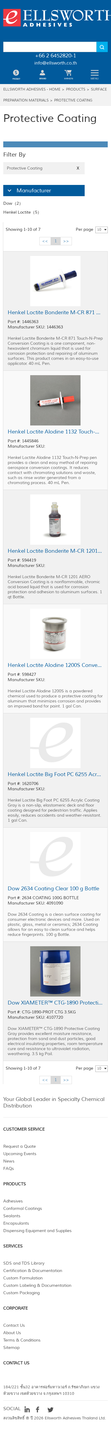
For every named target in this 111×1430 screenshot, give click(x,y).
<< (45, 241)
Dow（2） (13, 203)
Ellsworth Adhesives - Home (31, 89)
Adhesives (13, 1201)
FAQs (8, 1168)
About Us (12, 1332)
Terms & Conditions (22, 1340)
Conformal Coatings (22, 1208)
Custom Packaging (21, 1292)
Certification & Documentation (32, 1270)
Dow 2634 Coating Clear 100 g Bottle (53, 888)
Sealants (11, 1215)
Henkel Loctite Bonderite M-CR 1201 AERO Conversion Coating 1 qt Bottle (55, 551)
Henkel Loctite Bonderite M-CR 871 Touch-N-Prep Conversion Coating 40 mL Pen (55, 312)
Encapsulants (16, 1223)
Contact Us (14, 1325)
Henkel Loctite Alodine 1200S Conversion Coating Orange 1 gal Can (55, 665)
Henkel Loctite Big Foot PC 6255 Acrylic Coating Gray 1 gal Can (55, 774)
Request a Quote (19, 1146)
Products (75, 89)
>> (66, 241)
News (9, 1161)
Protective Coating (73, 100)
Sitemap (11, 1347)
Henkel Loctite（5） (22, 212)
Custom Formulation (23, 1278)
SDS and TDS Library (23, 1263)
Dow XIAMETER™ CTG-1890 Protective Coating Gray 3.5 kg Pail (55, 1002)
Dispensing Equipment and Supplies (37, 1230)
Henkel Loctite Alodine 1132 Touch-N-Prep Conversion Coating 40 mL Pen (55, 431)
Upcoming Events (19, 1153)
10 (99, 230)
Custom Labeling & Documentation (37, 1285)
